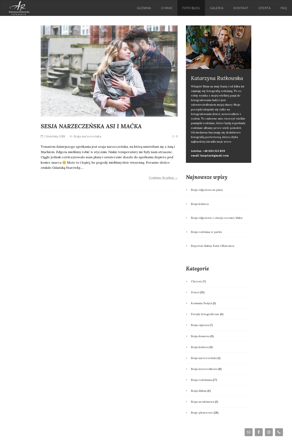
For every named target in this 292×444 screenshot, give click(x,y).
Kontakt (240, 8)
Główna (144, 8)
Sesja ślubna (199, 391)
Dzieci (195, 292)
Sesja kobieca (200, 204)
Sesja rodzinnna (201, 380)
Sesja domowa (200, 336)
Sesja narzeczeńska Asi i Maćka (91, 126)
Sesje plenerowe (202, 412)
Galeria (216, 8)
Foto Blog (191, 8)
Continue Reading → (163, 178)
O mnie (166, 8)
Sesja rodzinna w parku (206, 232)
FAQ (284, 8)
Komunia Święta (201, 303)
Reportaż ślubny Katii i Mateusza (212, 246)
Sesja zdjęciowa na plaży (207, 190)
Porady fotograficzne (205, 314)
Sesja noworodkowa (204, 369)
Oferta (264, 8)
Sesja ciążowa (200, 325)
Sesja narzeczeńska (87, 136)
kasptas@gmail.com (214, 155)
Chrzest (196, 281)
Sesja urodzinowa (202, 401)
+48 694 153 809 (214, 151)
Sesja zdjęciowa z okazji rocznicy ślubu (216, 218)
